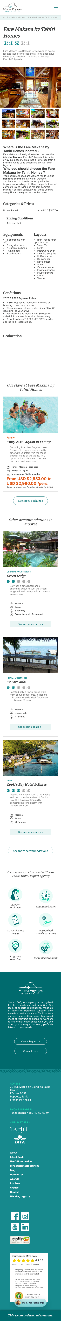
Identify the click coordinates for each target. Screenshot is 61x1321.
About (13, 1152)
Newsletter (16, 1174)
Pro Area (15, 1183)
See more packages (30, 500)
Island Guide (17, 1157)
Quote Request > (30, 1041)
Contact (14, 1192)
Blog (12, 1170)
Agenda (14, 1178)
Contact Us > (30, 1051)
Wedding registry (20, 1196)
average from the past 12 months (25, 1264)
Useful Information (21, 1161)
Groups (14, 1187)
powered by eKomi (32, 1296)
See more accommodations (30, 851)
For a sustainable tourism (24, 1165)
